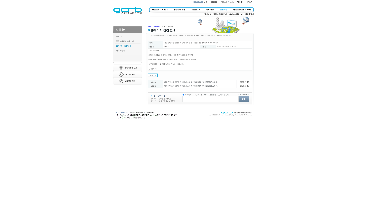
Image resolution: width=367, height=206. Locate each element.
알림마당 (157, 26)
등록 (243, 99)
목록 (151, 75)
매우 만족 (188, 95)
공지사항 (119, 36)
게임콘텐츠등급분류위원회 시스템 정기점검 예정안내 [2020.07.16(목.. (191, 82)
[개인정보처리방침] (122, 112)
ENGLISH (198, 2)
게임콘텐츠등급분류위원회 (127, 10)
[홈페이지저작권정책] (137, 112)
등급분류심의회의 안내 (125, 41)
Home (149, 26)
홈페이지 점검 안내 (123, 46)
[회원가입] (240, 2)
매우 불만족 (224, 95)
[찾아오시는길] (150, 112)
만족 (197, 95)
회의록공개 (120, 51)
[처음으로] (223, 2)
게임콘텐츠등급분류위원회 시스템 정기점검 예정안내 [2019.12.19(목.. (191, 86)
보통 (205, 95)
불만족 (213, 95)
